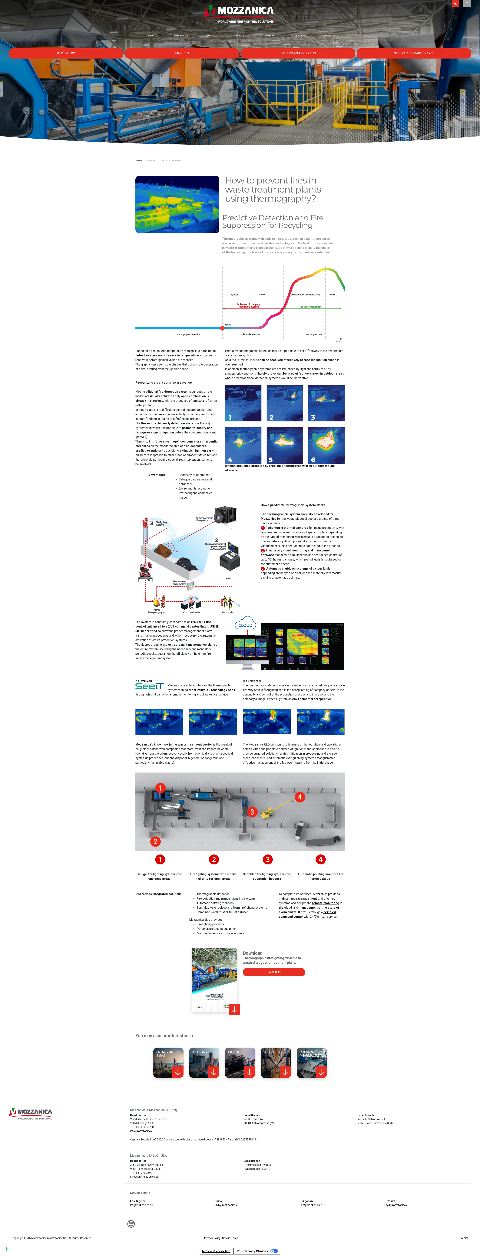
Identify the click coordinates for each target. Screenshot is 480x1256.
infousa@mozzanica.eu (144, 1176)
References (181, 35)
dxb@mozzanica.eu (227, 1205)
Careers (269, 35)
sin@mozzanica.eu (312, 1205)
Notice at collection (216, 1251)
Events (240, 35)
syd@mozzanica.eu (397, 1205)
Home (138, 160)
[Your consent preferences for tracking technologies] (6, 1249)
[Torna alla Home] (240, 17)
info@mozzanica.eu (142, 1131)
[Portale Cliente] (455, 4)
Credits (464, 1238)
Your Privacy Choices (252, 1251)
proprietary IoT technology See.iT (213, 690)
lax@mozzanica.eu (141, 1205)
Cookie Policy (230, 1238)
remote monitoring (325, 903)
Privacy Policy (212, 1238)
